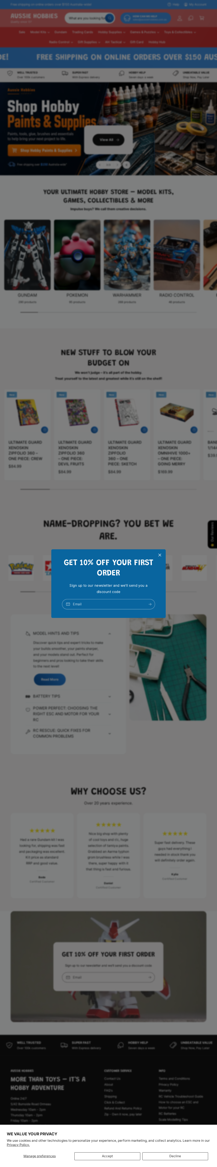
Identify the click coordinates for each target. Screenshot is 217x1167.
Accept (107, 1156)
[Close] (160, 555)
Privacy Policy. (18, 1145)
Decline (175, 1156)
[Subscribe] (150, 604)
